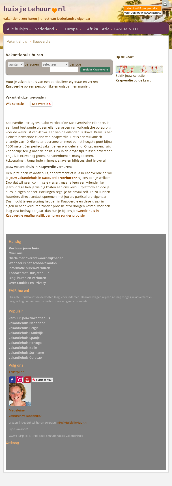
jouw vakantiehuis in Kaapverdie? (43, 178)
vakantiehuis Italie (23, 347)
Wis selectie (15, 103)
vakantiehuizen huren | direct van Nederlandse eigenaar (46, 18)
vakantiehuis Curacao (25, 357)
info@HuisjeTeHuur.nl (71, 422)
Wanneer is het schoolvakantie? (33, 263)
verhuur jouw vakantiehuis (29, 318)
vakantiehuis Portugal (26, 343)
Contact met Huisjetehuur (29, 273)
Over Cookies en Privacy (27, 283)
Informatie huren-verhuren (29, 268)
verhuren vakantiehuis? (25, 416)
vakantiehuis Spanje (24, 338)
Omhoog (12, 442)
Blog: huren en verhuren (27, 278)
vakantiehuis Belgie (24, 328)
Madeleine (17, 410)
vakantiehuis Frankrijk (26, 333)
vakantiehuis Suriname (26, 352)
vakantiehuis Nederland (27, 323)
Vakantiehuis (17, 41)
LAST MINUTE (126, 28)
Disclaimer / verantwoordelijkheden (36, 258)
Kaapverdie (41, 41)
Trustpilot (16, 372)
